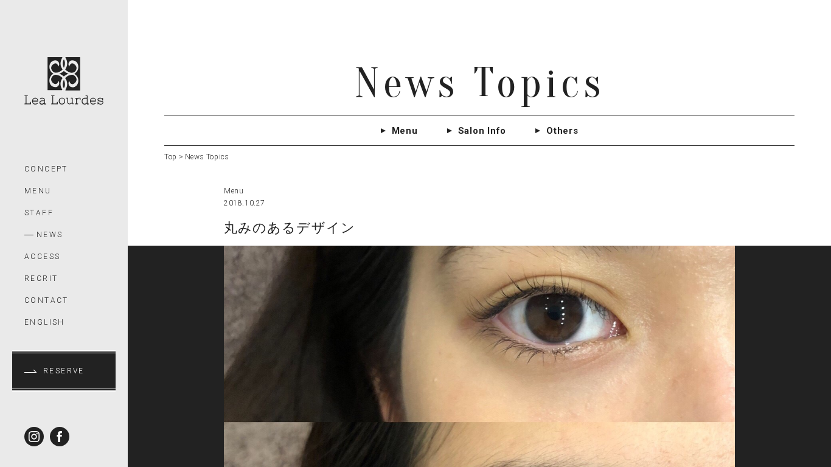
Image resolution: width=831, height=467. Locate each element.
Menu (405, 130)
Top (170, 157)
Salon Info (482, 130)
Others (562, 130)
